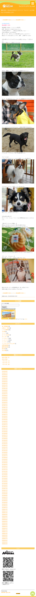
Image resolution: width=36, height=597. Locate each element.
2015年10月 (4, 388)
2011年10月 (4, 471)
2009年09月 (4, 514)
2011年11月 (4, 469)
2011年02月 (4, 485)
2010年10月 (4, 492)
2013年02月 (4, 443)
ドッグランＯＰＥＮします (8, 343)
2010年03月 (4, 504)
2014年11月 (4, 407)
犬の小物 (4, 350)
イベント (4, 333)
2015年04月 (4, 399)
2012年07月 (4, 455)
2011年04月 (4, 481)
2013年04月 (4, 440)
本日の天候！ (5, 359)
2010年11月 (4, 490)
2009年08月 (4, 516)
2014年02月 (4, 423)
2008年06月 (4, 540)
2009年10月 (4, 512)
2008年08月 (4, 536)
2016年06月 (4, 374)
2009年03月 (4, 524)
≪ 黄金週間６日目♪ (6, 19)
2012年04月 (4, 461)
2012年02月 (4, 464)
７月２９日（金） (6, 364)
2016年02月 (4, 381)
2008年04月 (4, 543)
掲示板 (3, 348)
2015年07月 (4, 393)
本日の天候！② (5, 357)
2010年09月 (4, 493)
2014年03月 (4, 421)
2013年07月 (4, 435)
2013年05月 (4, 438)
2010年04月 (4, 502)
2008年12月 (4, 530)
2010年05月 (4, 500)
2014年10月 (4, 409)
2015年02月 (4, 402)
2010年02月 (4, 505)
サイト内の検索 (5, 303)
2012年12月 (4, 447)
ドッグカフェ (5, 338)
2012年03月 (4, 462)
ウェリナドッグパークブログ (27, 6)
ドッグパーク (5, 340)
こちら (25, 319)
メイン (13, 19)
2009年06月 (4, 519)
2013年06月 (4, 436)
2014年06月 (4, 416)
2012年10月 (4, 450)
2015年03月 (4, 400)
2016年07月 (4, 373)
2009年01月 (4, 528)
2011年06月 (4, 478)
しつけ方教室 (5, 329)
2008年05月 (4, 542)
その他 (3, 331)
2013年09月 (4, 431)
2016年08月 (4, 371)
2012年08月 (4, 454)
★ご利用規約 (5, 326)
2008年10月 (4, 533)
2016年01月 (4, 383)
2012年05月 (4, 459)
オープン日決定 (5, 334)
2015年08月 (4, 392)
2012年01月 (4, 466)
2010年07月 (4, 497)
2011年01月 (4, 486)
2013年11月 (4, 428)
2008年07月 (4, 538)
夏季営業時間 (5, 347)
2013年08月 (4, 433)
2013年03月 (4, 442)
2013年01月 (4, 445)
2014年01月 (4, 424)
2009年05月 (4, 521)
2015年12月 (4, 385)
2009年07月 (4, 518)
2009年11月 (4, 511)
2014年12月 (4, 405)
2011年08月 (4, 474)
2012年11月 (4, 449)
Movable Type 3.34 (5, 592)
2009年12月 (4, 509)
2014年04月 (4, 419)
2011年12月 (4, 467)
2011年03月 (4, 483)
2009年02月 (4, 526)
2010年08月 (4, 495)
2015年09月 (4, 390)
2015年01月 (4, 404)
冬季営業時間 (5, 345)
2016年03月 (4, 380)
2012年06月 (4, 457)
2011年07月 (4, 476)
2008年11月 (4, 531)
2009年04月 (4, 523)
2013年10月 (4, 430)
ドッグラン (4, 341)
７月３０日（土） (6, 360)
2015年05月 (4, 397)
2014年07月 (4, 414)
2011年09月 (4, 473)
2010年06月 (4, 499)
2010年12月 (4, 488)
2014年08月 (4, 412)
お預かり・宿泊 (5, 328)
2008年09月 (4, 535)
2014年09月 (4, 411)
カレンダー (4, 336)
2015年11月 (4, 386)
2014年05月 (4, 417)
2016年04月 (4, 378)
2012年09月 (4, 452)
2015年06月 (4, 395)
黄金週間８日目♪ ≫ (20, 19)
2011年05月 (4, 480)
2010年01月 (4, 507)
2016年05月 (4, 376)
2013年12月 (4, 426)
